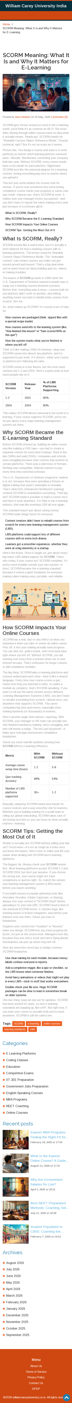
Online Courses (17, 1112)
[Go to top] (66, 1397)
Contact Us (36, 1383)
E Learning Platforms (21, 1053)
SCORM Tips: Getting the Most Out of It (30, 230)
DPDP (36, 1388)
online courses (52, 1023)
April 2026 (13, 1289)
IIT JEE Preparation (20, 1080)
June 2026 (13, 1276)
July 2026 (13, 1269)
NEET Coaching (17, 1106)
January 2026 (15, 1308)
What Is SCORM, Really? (21, 212)
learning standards (15, 1029)
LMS (32, 1029)
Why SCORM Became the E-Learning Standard (34, 218)
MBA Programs (16, 1099)
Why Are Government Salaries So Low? (46, 1182)
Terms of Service (36, 1371)
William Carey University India (36, 5)
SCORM (18, 1023)
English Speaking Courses (24, 1093)
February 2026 (16, 1302)
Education (13, 1066)
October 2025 (15, 1328)
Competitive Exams (20, 1073)
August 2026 (15, 1263)
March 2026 (14, 1295)
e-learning (33, 1023)
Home (6, 24)
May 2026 (13, 1282)
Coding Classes (17, 1060)
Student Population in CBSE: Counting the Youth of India (46, 1229)
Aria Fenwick (22, 116)
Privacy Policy (36, 1377)
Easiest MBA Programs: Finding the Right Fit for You (48, 1134)
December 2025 (17, 1315)
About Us (36, 1366)
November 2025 (17, 1322)
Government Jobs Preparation (27, 1086)
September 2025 (17, 1335)
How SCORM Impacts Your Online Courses (31, 224)
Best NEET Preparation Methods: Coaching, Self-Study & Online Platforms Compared (49, 1205)
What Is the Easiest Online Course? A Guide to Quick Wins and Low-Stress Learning (48, 1158)
